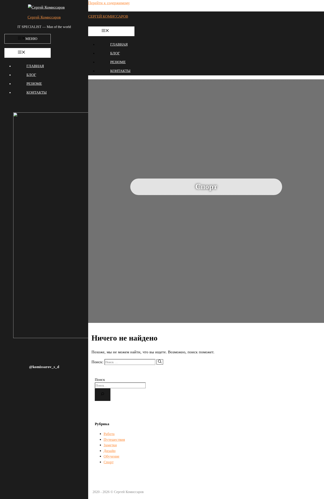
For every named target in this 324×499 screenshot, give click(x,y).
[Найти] (159, 362)
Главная (35, 66)
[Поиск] (102, 394)
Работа (109, 434)
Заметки (110, 445)
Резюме (34, 84)
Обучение (111, 456)
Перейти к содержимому (109, 3)
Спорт (109, 462)
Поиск (100, 380)
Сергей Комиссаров (44, 17)
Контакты (36, 92)
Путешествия (114, 440)
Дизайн (109, 451)
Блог (31, 75)
